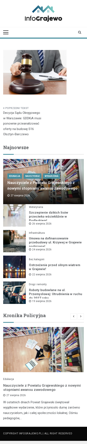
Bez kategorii (36, 259)
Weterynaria (36, 207)
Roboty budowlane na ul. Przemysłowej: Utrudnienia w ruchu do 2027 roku (55, 294)
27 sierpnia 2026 (16, 395)
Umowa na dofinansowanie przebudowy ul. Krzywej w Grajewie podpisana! (55, 242)
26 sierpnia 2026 (42, 223)
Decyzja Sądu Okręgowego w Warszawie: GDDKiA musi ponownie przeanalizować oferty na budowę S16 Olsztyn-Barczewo (22, 123)
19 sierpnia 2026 (42, 301)
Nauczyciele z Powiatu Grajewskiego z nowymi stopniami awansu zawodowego (42, 387)
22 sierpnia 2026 (42, 274)
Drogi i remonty (38, 284)
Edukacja (14, 176)
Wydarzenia (51, 176)
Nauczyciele (32, 176)
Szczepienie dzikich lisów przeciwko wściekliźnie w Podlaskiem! (48, 216)
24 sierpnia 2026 (42, 249)
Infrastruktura (37, 232)
